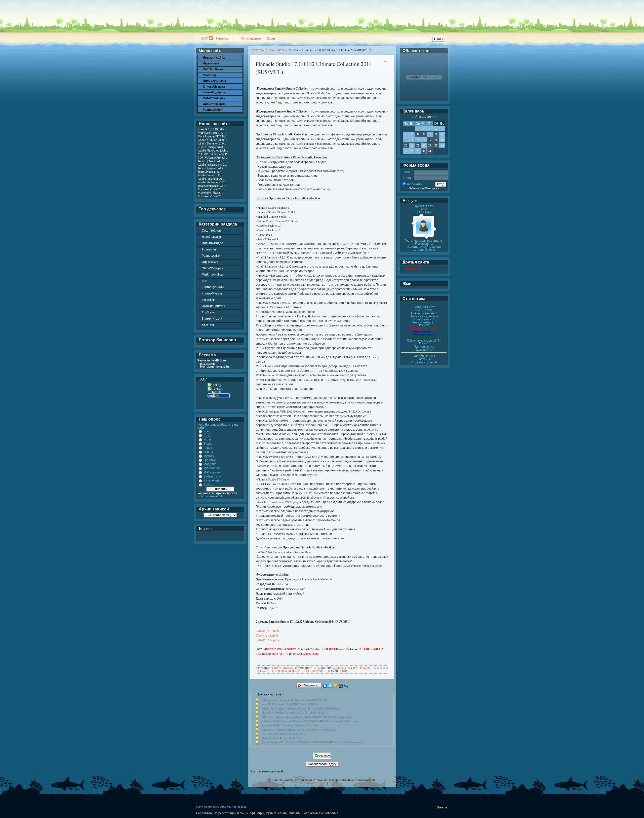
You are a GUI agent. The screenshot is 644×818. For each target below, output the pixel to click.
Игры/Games (210, 262)
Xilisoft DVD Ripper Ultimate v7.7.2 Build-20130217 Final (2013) (299, 730)
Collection (281, 671)
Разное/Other (211, 255)
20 (405, 145)
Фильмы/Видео (212, 243)
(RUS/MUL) (319, 671)
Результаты (205, 493)
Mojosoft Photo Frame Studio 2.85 (281, 738)
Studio (292, 671)
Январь (279, 50)
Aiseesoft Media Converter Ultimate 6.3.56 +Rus (289, 725)
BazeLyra (211, 6)
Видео (208, 443)
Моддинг (210, 464)
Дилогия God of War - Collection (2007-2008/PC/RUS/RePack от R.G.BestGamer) (310, 721)
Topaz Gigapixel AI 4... (212, 168)
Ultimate (261, 671)
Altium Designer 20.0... (212, 143)
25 (435, 145)
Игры (207, 439)
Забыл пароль (416, 188)
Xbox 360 (208, 325)
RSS (204, 38)
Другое (208, 484)
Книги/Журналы (213, 287)
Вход (271, 38)
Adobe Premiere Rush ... (212, 175)
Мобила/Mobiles (213, 274)
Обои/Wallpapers (212, 268)
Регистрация (250, 38)
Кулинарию (212, 468)
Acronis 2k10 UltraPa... (212, 129)
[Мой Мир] (340, 685)
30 (289, 50)
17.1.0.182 (304, 671)
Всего (208, 431)
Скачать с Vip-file (267, 640)
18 (435, 140)
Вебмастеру (212, 476)
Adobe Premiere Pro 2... (212, 164)
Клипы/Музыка (212, 293)
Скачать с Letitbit (267, 635)
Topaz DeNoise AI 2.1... (212, 161)
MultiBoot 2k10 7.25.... (212, 133)
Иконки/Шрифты (213, 306)
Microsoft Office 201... (211, 189)
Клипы (208, 452)
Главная (223, 38)
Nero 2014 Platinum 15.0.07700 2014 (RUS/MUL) (289, 704)
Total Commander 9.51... (212, 185)
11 (435, 134)
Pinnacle (365, 668)
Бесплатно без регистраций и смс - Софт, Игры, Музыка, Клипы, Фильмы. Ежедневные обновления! (267, 813)
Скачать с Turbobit (268, 631)
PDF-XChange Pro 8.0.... (213, 147)
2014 (268, 50)
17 (429, 140)
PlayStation (208, 312)
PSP (204, 281)
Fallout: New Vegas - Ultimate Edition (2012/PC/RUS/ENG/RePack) (301, 709)
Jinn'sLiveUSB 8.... (209, 171)
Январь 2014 (424, 117)
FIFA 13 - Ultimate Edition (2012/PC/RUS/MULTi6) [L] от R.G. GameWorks (306, 717)
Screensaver (209, 249)
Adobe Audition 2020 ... (212, 140)
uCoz (244, 806)
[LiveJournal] (346, 685)
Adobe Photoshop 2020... (213, 182)
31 (429, 151)
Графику (210, 460)
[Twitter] (330, 685)
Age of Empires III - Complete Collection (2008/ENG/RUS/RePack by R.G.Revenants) (311, 742)
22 (417, 145)
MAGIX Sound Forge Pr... (214, 154)
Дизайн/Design (212, 237)
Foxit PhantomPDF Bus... (213, 136)
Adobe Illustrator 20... (211, 178)
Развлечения (213, 480)
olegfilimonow (341, 668)
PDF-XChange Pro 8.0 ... (213, 157)
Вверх (442, 807)
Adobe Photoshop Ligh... (213, 150)
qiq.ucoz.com (207, 363)
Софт (208, 435)
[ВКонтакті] (325, 685)
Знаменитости (212, 318)
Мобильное (212, 472)
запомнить (414, 184)
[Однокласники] (335, 685)
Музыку (209, 456)
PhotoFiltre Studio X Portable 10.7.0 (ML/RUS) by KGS (294, 713)
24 (429, 145)
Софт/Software (282, 668)
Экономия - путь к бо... (215, 366)
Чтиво (208, 447)
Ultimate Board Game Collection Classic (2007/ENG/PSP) (295, 700)
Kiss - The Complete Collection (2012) (283, 734)
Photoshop (208, 300)
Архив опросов (226, 493)
